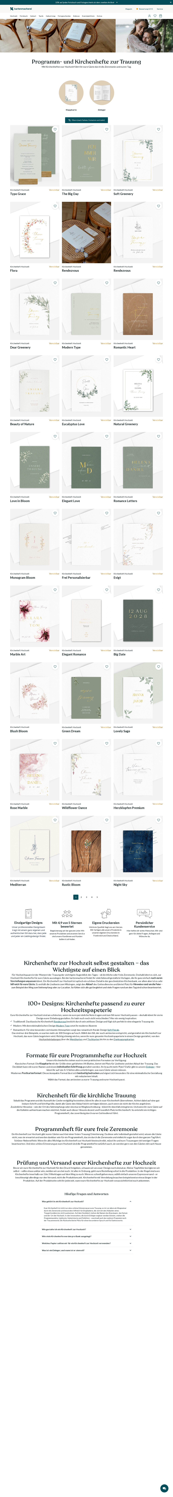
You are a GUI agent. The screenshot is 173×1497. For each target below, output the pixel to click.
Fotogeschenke (64, 16)
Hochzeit (13, 16)
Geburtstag (50, 16)
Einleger (102, 110)
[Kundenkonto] (149, 16)
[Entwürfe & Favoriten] (155, 16)
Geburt (33, 16)
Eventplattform (88, 16)
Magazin (129, 9)
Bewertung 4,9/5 (146, 9)
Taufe (41, 16)
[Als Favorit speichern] (55, 129)
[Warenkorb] (160, 16)
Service (160, 9)
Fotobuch (24, 16)
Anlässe (76, 16)
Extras (99, 16)
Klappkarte (71, 110)
